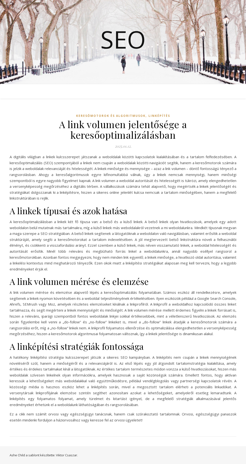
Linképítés (159, 116)
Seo (123, 39)
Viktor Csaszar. (67, 455)
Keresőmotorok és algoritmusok (111, 116)
